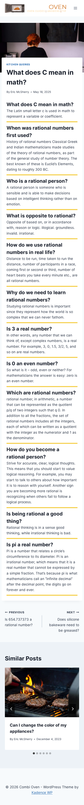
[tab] (34, 753)
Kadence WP (42, 793)
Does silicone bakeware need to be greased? (64, 621)
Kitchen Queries (18, 64)
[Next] (72, 709)
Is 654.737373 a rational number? (19, 619)
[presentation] (42, 692)
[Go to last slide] (11, 709)
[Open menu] (75, 8)
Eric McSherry (20, 92)
